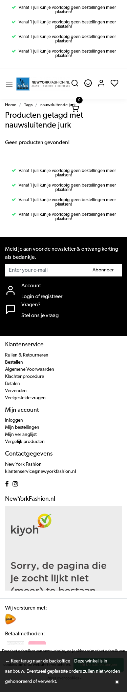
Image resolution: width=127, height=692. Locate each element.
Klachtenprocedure (24, 376)
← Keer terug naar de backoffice (37, 661)
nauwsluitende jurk (58, 105)
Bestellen (14, 362)
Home (10, 105)
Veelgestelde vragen (25, 398)
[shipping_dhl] (10, 619)
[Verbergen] (117, 682)
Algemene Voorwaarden (29, 369)
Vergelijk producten (25, 441)
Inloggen (14, 420)
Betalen (12, 383)
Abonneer (103, 270)
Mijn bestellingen (22, 427)
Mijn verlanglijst (21, 434)
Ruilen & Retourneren (26, 355)
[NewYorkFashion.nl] (43, 84)
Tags (28, 105)
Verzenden (16, 390)
